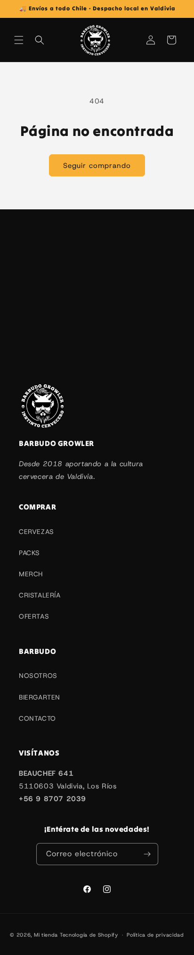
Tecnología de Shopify (89, 934)
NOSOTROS (38, 675)
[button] (18, 40)
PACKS (29, 553)
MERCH (31, 574)
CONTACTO (37, 718)
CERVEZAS (36, 531)
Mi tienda (46, 934)
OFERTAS (34, 616)
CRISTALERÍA (40, 595)
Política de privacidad (155, 934)
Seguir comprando (97, 165)
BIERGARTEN (39, 697)
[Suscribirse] (147, 854)
